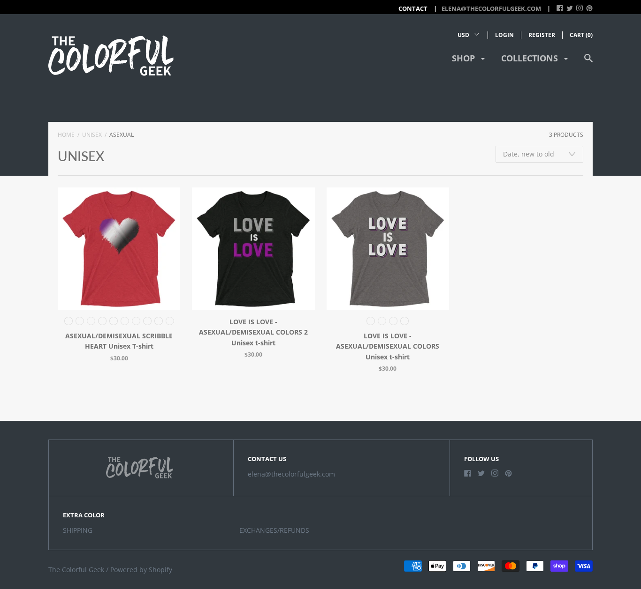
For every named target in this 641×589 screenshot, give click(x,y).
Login (504, 35)
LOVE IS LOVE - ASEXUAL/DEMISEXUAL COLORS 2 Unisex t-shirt (253, 332)
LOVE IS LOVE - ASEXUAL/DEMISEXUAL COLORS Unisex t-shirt (387, 346)
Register (541, 35)
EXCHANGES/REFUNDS (274, 530)
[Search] (588, 62)
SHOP (464, 58)
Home (66, 135)
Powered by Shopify (141, 569)
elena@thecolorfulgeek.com (491, 8)
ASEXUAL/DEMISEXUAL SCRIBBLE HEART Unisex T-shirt (119, 340)
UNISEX (92, 135)
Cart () (581, 35)
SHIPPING (77, 530)
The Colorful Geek (76, 569)
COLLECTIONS (530, 58)
